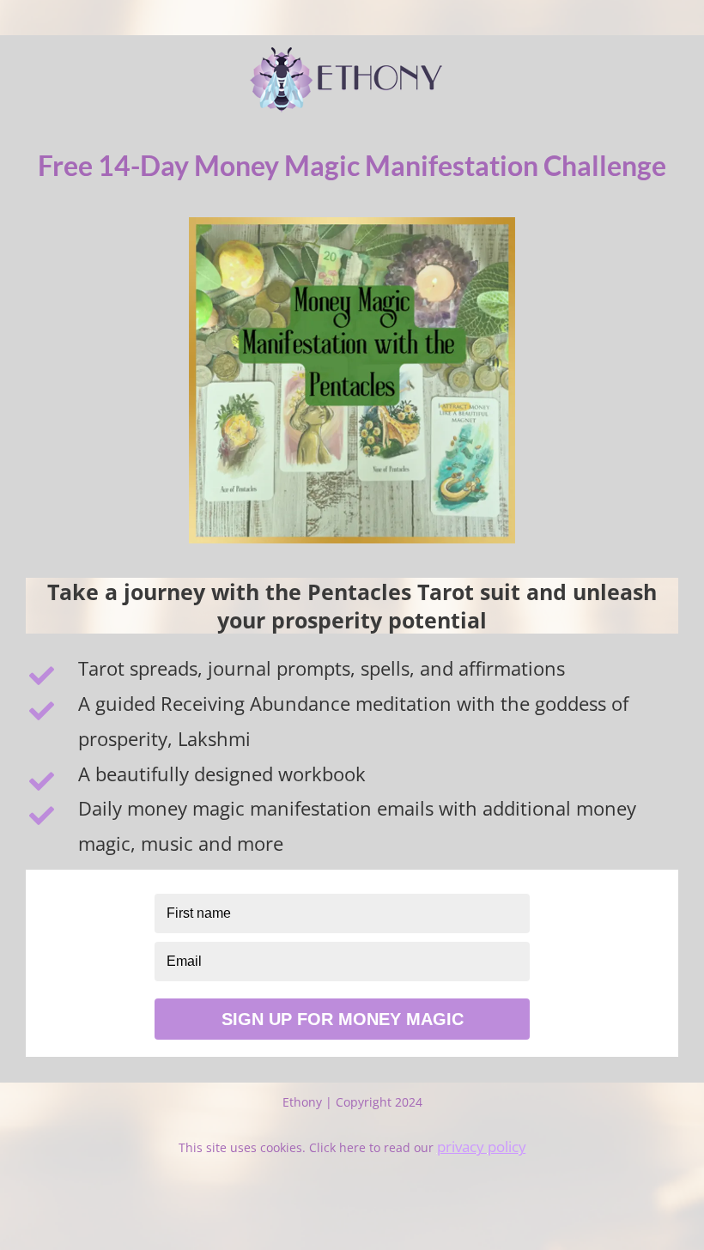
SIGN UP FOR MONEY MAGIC (343, 1019)
